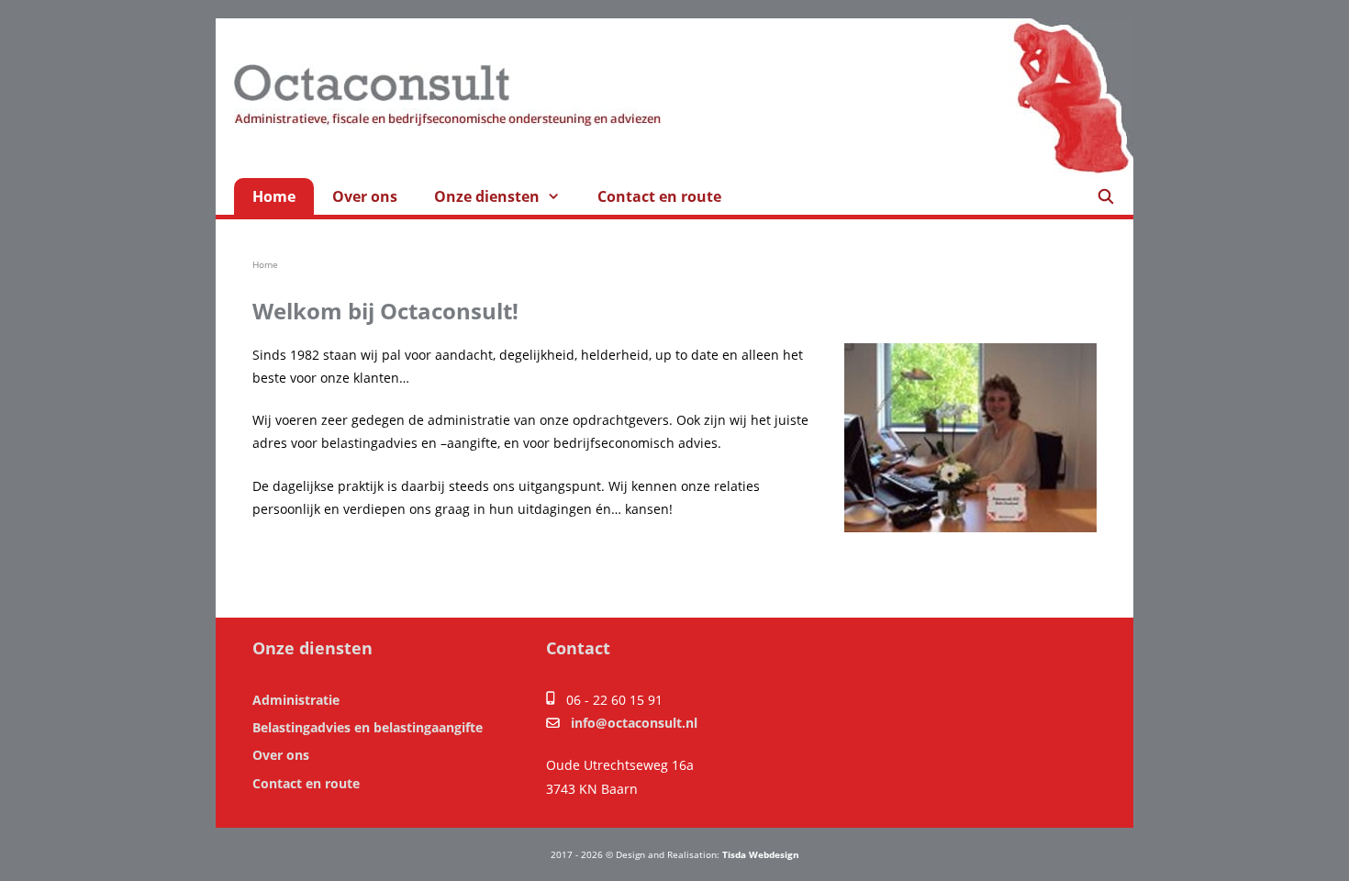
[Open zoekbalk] (1105, 196)
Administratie (296, 699)
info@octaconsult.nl (634, 722)
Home (273, 196)
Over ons (364, 196)
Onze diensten (487, 196)
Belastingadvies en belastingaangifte (367, 727)
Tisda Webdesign (760, 854)
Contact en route (659, 196)
